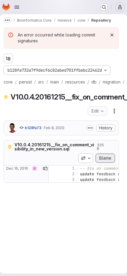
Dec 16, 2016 (17, 168)
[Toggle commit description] (90, 128)
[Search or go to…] (104, 7)
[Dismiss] (111, 34)
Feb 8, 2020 (54, 128)
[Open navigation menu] (17, 7)
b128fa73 (32, 128)
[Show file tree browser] (8, 58)
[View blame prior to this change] (45, 168)
